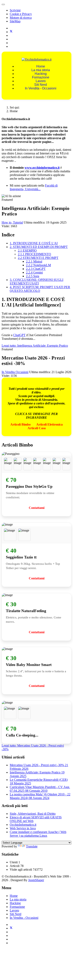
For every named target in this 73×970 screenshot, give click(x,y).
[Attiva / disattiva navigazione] (3, 4)
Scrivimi (15, 10)
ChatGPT (19, 335)
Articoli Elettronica (49, 424)
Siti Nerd (40, 84)
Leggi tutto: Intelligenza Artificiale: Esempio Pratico (35, 345)
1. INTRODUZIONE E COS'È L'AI (34, 243)
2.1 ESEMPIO (27, 250)
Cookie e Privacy (21, 14)
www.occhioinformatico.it (42, 167)
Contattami (36, 507)
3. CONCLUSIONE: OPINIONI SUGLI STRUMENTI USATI (36, 281)
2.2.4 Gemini (34, 272)
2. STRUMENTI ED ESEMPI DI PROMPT (39, 247)
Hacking (41, 73)
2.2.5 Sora (32, 276)
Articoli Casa (37, 428)
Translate (32, 846)
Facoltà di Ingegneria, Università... (34, 187)
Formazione (40, 77)
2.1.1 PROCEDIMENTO (34, 254)
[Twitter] (11, 32)
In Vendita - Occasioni (40, 88)
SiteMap (15, 21)
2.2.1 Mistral (34, 261)
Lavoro (41, 81)
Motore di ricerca (21, 17)
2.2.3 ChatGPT (36, 268)
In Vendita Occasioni (15, 372)
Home (40, 66)
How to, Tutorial (12, 222)
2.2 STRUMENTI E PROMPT (38, 258)
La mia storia (40, 70)
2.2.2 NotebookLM (38, 265)
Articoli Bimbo (20, 424)
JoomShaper (36, 880)
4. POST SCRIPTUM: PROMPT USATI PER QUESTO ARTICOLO (40, 288)
